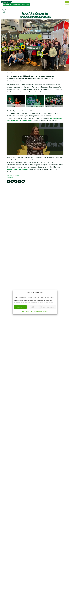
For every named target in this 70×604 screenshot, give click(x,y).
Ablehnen (33, 307)
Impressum (45, 311)
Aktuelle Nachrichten (13, 175)
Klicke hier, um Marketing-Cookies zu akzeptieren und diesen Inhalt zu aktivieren (35, 139)
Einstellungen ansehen (48, 307)
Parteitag (10, 177)
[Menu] (67, 3)
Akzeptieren (20, 307)
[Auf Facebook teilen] (8, 181)
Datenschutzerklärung (36, 311)
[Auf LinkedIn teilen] (12, 181)
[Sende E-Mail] (23, 181)
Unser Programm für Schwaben (17, 169)
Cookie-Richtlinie (26, 311)
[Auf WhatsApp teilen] (19, 181)
